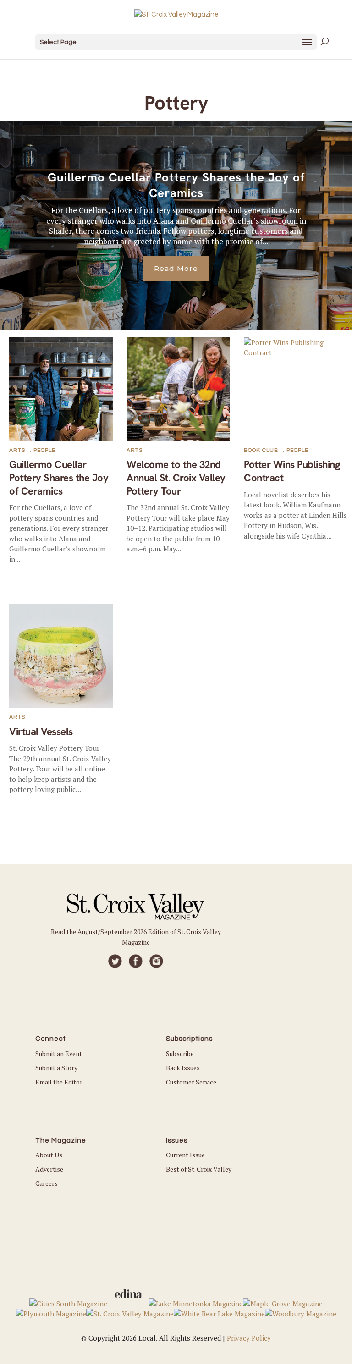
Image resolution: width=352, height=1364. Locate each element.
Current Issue (185, 1154)
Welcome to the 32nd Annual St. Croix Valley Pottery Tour (176, 477)
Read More (176, 268)
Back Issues (183, 1067)
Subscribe (180, 1053)
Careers (46, 1183)
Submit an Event (58, 1053)
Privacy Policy (249, 1337)
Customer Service (191, 1082)
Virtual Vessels (41, 731)
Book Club (261, 450)
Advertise (49, 1169)
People (44, 450)
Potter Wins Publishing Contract (292, 471)
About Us (48, 1154)
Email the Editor (58, 1082)
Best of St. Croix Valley (198, 1169)
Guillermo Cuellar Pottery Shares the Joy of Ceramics (176, 185)
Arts (17, 450)
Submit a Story (56, 1067)
